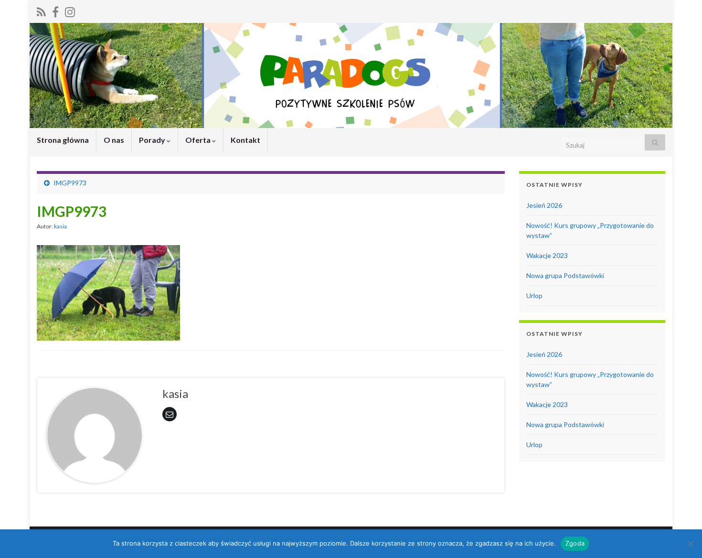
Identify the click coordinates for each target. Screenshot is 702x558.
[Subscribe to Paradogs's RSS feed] (41, 10)
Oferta (198, 139)
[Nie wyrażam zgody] (690, 543)
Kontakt (245, 139)
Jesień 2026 (544, 205)
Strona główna (63, 139)
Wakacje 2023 (547, 255)
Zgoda (575, 543)
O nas (114, 139)
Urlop (534, 295)
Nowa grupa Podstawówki (565, 275)
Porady (153, 139)
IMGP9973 (69, 183)
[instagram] (70, 10)
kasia (60, 226)
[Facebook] (55, 10)
